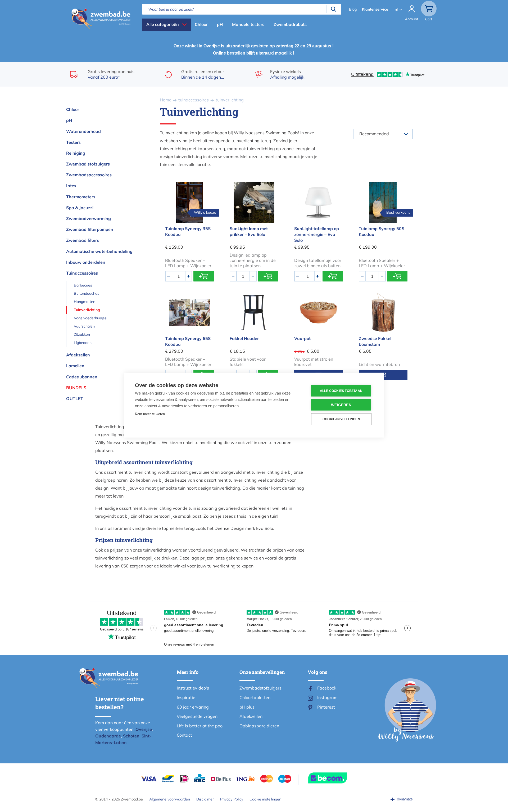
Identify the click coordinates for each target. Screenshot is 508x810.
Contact (184, 735)
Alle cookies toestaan (341, 391)
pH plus (247, 707)
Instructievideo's (193, 688)
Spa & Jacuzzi (79, 207)
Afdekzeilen (78, 354)
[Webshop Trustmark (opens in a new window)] (337, 778)
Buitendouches (86, 293)
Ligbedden (83, 342)
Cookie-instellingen (341, 419)
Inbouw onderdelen (85, 262)
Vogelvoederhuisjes (90, 318)
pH (220, 24)
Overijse (143, 729)
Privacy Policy (231, 799)
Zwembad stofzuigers (88, 164)
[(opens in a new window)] (401, 799)
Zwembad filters (82, 240)
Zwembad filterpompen (89, 229)
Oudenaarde (108, 736)
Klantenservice (375, 9)
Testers (73, 142)
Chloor (201, 24)
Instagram (327, 697)
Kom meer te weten (150, 414)
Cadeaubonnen (81, 376)
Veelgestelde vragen (197, 716)
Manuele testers (248, 24)
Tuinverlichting (87, 309)
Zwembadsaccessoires (89, 174)
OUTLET (74, 398)
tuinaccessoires (193, 99)
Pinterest (326, 707)
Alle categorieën (162, 24)
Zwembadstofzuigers (260, 688)
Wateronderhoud (83, 131)
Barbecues (83, 285)
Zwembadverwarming (88, 218)
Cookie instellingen (265, 799)
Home (165, 99)
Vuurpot (302, 338)
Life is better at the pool (200, 725)
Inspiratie (186, 697)
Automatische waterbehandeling (99, 251)
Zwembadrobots (290, 24)
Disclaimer (205, 799)
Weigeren (341, 405)
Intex (71, 185)
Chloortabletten (254, 697)
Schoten (131, 736)
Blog (353, 9)
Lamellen (75, 365)
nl (396, 9)
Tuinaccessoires (82, 273)
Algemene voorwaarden (169, 799)
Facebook (326, 688)
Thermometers (80, 196)
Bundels (76, 387)
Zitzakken (82, 334)
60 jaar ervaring (193, 707)
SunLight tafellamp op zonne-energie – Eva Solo (316, 234)
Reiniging (75, 153)
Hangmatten (84, 301)
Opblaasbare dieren (259, 725)
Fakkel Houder (244, 338)
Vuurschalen (84, 326)
